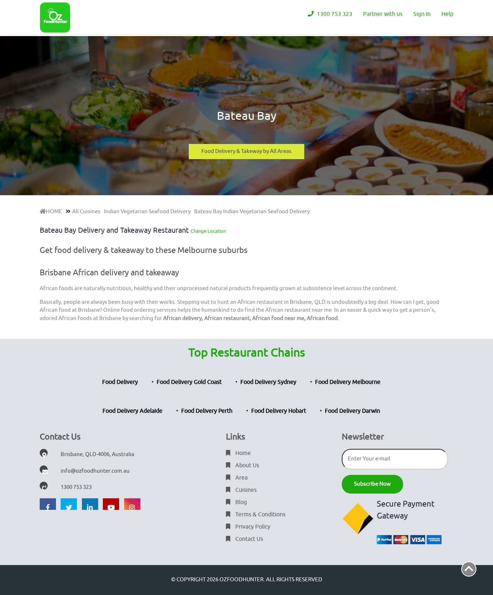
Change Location (208, 231)
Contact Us (248, 539)
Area (241, 477)
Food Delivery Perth (206, 411)
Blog (240, 502)
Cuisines (245, 490)
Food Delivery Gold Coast (189, 382)
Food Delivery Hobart (278, 411)
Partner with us (382, 14)
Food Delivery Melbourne (347, 382)
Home (242, 453)
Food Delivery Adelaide (132, 411)
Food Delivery (120, 382)
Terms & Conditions (259, 514)
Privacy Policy (252, 526)
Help (447, 14)
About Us (246, 465)
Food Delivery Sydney (268, 382)
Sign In (422, 14)
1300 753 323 (333, 14)
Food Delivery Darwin (352, 411)
